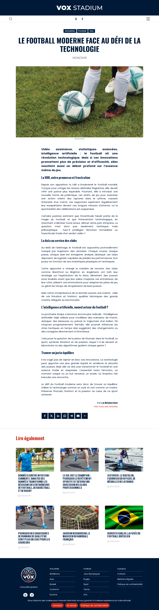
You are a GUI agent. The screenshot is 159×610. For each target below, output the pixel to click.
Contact (121, 574)
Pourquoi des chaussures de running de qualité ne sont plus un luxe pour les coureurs (34, 537)
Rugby (87, 579)
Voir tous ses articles (106, 406)
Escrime (53, 594)
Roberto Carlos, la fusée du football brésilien (123, 534)
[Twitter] (76, 19)
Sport (86, 584)
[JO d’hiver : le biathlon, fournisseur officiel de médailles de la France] (124, 460)
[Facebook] (82, 19)
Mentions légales (125, 579)
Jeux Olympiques (92, 574)
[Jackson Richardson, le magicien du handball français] (79, 517)
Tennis (87, 589)
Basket (53, 584)
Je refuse (71, 605)
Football (82, 31)
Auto (52, 579)
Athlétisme (55, 574)
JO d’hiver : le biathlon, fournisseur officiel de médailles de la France (121, 478)
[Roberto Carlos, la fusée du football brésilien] (124, 517)
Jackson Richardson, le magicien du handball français (76, 536)
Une (91, 31)
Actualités (70, 31)
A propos (121, 568)
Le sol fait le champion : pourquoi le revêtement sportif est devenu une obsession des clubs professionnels (77, 481)
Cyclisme (54, 589)
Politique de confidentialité (129, 584)
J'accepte (57, 605)
